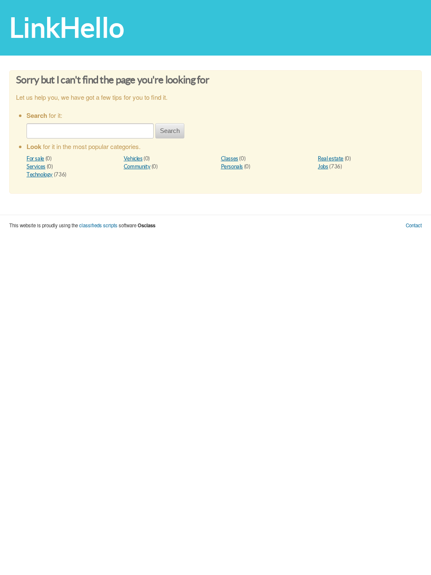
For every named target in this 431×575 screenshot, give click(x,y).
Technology (40, 174)
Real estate (330, 158)
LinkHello (66, 27)
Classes (229, 158)
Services (36, 166)
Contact (414, 225)
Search (170, 130)
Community (137, 166)
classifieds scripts (98, 225)
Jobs (323, 166)
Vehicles (133, 158)
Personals (232, 166)
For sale (35, 158)
